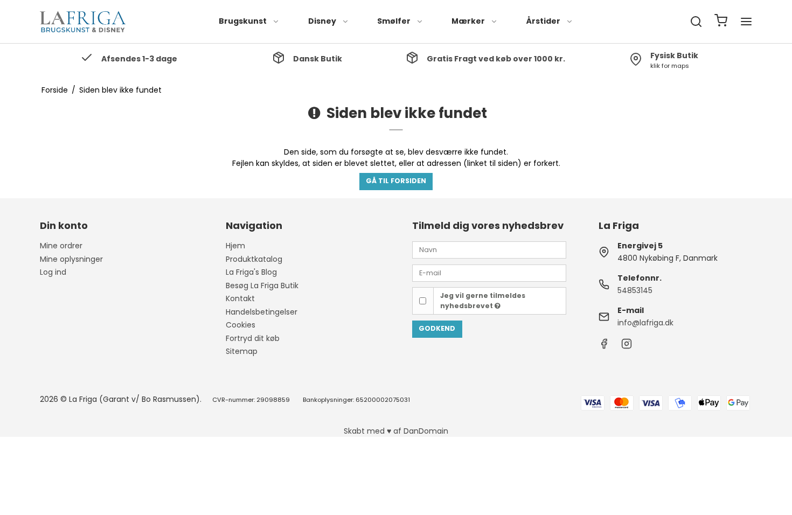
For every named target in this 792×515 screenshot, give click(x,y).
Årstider (543, 21)
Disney (322, 21)
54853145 (634, 290)
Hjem (235, 245)
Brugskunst (243, 21)
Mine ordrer (61, 245)
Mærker (468, 21)
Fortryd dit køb (253, 338)
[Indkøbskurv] (720, 22)
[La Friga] (83, 21)
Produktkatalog (254, 259)
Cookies (240, 324)
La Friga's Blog (251, 272)
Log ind (53, 272)
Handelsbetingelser (261, 312)
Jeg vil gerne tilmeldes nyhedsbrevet (482, 300)
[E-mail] (489, 272)
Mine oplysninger (71, 259)
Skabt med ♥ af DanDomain (396, 431)
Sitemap (242, 351)
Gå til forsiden (396, 180)
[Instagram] (626, 346)
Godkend (437, 328)
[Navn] (489, 249)
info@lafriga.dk (645, 322)
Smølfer (394, 21)
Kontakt (240, 298)
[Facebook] (604, 346)
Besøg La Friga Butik (262, 285)
